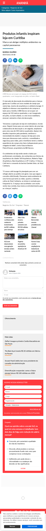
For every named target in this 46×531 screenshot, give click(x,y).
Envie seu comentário (10, 305)
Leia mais (23, 498)
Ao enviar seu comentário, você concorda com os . (22, 299)
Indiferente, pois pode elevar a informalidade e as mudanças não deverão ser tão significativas (20, 461)
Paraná (26, 205)
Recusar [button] (12, 526)
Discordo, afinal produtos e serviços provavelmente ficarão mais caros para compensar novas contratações (22, 451)
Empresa (19, 205)
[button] (4, 3)
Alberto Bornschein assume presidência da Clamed (36, 222)
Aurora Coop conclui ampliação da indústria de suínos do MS (35, 246)
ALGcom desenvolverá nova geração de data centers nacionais (9, 246)
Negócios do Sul (8, 205)
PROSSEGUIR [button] (32, 526)
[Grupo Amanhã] (22, 2)
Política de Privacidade (33, 413)
